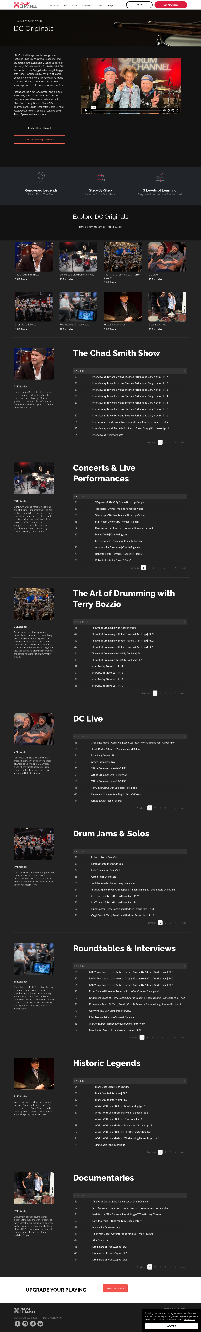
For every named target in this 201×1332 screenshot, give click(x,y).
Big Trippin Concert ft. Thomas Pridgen (117, 521)
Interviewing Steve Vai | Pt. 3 (107, 672)
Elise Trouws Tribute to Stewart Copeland (112, 1017)
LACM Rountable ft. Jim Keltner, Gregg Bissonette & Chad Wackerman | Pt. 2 (131, 978)
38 (75, 672)
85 (75, 521)
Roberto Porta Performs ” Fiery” (113, 560)
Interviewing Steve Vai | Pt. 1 (107, 685)
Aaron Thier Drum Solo (103, 876)
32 (75, 383)
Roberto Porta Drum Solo (105, 857)
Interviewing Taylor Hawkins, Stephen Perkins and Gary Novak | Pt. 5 (130, 389)
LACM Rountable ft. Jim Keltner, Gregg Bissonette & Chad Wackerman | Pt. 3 (131, 972)
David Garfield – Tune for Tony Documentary (117, 1220)
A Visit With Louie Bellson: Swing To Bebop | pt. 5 (121, 1112)
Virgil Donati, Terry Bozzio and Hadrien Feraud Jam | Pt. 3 (122, 908)
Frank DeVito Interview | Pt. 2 (111, 1093)
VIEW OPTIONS (115, 1288)
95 (75, 978)
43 (75, 640)
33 (75, 376)
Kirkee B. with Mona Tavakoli (107, 800)
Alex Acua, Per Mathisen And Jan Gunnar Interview (117, 1023)
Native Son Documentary (106, 1227)
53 (75, 761)
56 (75, 742)
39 (75, 666)
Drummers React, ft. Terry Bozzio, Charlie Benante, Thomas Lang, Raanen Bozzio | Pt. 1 (137, 1004)
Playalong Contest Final (104, 755)
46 (75, 787)
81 (75, 540)
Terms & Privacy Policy (51, 1317)
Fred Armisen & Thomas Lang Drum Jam (113, 883)
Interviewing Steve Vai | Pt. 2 (107, 679)
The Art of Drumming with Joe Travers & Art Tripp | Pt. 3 (122, 634)
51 (75, 774)
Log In (139, 5)
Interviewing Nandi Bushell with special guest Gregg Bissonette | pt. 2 (130, 421)
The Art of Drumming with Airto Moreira (113, 627)
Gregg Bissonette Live (103, 761)
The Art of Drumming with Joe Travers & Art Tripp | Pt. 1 (122, 647)
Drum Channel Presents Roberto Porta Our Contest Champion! (124, 991)
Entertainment (70, 5)
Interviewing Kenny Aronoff (107, 434)
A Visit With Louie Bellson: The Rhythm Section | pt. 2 (124, 1131)
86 (75, 515)
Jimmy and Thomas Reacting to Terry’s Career (116, 794)
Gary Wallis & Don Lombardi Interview (110, 1010)
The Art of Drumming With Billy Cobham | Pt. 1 (117, 659)
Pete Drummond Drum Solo (106, 870)
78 (75, 553)
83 (75, 534)
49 (75, 1227)
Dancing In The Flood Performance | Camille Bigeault (124, 528)
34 (75, 889)
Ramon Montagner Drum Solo (107, 863)
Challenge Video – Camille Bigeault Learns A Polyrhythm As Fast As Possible (133, 742)
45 (75, 627)
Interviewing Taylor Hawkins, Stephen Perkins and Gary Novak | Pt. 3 (130, 402)
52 (75, 768)
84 (75, 528)
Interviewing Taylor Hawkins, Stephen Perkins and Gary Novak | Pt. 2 (130, 409)
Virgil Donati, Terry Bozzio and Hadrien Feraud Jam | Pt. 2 (122, 915)
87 (75, 508)
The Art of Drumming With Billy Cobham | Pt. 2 (117, 653)
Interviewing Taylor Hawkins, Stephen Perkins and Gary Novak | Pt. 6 (130, 383)
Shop (110, 5)
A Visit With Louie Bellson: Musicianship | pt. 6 (120, 1106)
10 (175, 1037)
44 (75, 634)
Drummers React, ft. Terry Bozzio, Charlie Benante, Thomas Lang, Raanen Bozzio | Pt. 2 (137, 997)
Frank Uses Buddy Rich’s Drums (112, 1086)
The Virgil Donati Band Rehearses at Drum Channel (120, 1201)
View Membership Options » (39, 139)
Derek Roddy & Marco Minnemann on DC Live (116, 749)
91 (75, 1004)
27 (75, 415)
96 (75, 972)
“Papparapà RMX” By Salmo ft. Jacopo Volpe (119, 502)
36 (75, 685)
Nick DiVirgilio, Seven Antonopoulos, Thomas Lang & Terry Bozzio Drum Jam (133, 889)
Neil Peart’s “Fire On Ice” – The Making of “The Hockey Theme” (127, 1214)
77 (75, 560)
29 (75, 402)
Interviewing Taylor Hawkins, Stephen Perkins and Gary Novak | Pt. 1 (130, 415)
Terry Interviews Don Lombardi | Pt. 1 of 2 (114, 787)
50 (75, 781)
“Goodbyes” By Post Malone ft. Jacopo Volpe (120, 515)
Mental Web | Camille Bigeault (111, 534)
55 (75, 749)
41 (75, 653)
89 (75, 1017)
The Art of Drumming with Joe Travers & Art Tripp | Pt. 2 (122, 640)
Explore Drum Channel (39, 127)
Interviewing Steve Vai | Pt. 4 (107, 666)
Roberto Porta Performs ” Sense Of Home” (119, 553)
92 (75, 997)
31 (75, 389)
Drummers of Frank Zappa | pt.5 (109, 1259)
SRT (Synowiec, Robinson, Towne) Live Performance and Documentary (131, 1207)
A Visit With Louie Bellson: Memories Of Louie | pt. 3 (123, 1125)
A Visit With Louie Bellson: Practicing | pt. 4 (118, 1119)
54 (75, 755)
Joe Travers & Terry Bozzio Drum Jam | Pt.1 (115, 902)
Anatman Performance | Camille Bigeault (117, 547)
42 (75, 647)
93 (75, 991)
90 (75, 1010)
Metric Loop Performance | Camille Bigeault (119, 540)
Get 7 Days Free (170, 5)
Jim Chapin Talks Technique (110, 1144)
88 (75, 502)
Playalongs (87, 5)
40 (75, 659)
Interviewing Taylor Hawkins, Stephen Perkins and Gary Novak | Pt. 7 (130, 376)
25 (75, 428)
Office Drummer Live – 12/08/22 (109, 781)
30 (75, 396)
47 (75, 1240)
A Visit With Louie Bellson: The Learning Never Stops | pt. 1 (127, 1138)
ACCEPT (171, 1326)
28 (75, 409)
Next (183, 442)
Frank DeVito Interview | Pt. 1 (111, 1099)
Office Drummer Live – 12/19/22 (109, 774)
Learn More (189, 1319)
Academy (54, 5)
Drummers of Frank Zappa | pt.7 (109, 1246)
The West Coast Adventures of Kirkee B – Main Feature (122, 1233)
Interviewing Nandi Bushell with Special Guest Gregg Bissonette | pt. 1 (130, 428)
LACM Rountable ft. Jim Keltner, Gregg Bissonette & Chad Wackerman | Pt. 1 (131, 984)
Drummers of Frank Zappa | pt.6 (109, 1253)
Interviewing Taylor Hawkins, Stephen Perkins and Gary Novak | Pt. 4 (130, 396)
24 (75, 434)
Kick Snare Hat (100, 1240)
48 (75, 1233)
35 (75, 883)
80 (75, 547)
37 (75, 679)
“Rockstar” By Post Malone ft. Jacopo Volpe (119, 508)
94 (75, 984)
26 (75, 421)
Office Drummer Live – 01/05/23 (109, 768)
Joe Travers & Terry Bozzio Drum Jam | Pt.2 (115, 896)
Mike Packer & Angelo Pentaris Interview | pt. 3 (115, 1030)
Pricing (100, 5)
